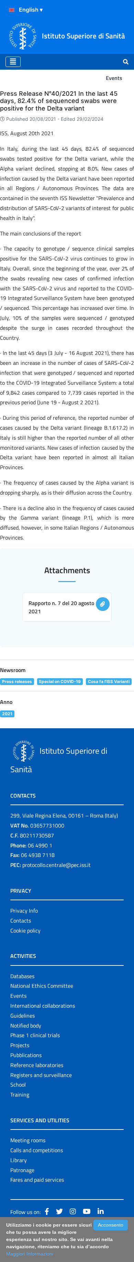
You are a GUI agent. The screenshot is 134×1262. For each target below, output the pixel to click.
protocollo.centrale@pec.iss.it (56, 865)
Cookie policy (25, 930)
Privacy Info (24, 910)
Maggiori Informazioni (29, 1254)
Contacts (20, 920)
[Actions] (11, 9)
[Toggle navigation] (13, 62)
